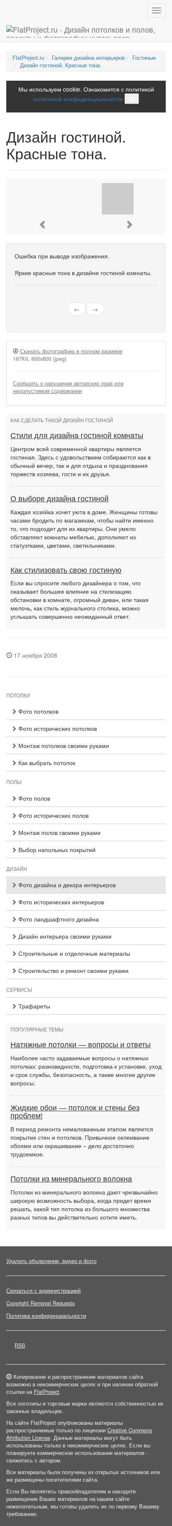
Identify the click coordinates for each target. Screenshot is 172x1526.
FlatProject (46, 1392)
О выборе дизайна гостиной (59, 499)
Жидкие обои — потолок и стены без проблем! (74, 1112)
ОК (132, 98)
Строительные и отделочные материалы (73, 953)
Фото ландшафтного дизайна (58, 919)
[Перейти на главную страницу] (86, 31)
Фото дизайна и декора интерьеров (66, 884)
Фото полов (33, 798)
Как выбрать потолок (46, 762)
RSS (20, 1345)
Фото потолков (37, 711)
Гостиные (144, 57)
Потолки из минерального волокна (71, 1179)
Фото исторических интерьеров (60, 902)
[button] (43, 224)
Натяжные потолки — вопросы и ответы (80, 1045)
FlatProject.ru (28, 57)
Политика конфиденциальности (46, 1315)
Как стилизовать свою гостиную (65, 570)
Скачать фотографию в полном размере (71, 351)
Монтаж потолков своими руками (63, 745)
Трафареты (33, 1006)
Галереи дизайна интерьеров (88, 57)
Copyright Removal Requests (40, 1303)
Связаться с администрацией (43, 1290)
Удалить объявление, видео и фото (51, 1261)
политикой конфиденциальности (78, 98)
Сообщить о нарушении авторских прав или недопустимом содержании (68, 387)
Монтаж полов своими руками (59, 832)
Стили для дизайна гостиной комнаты (76, 435)
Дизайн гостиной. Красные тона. (60, 65)
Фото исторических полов (53, 815)
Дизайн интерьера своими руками (64, 936)
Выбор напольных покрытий (56, 849)
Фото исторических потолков (57, 728)
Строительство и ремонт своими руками (73, 970)
